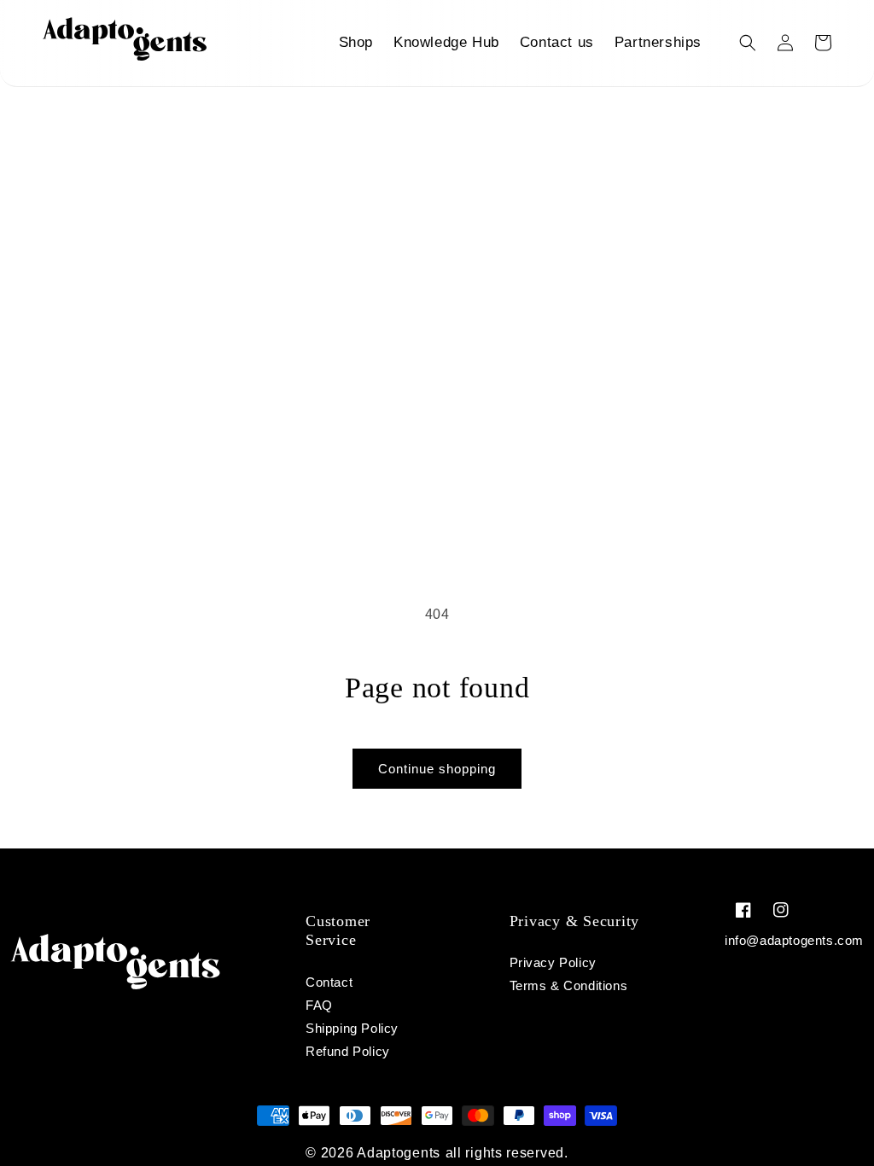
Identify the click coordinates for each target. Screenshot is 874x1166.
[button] (747, 42)
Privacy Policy (553, 962)
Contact (329, 982)
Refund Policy (348, 1051)
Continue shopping (437, 768)
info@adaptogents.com (794, 940)
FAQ (319, 1005)
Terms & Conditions (569, 985)
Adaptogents (398, 1153)
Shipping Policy (352, 1028)
